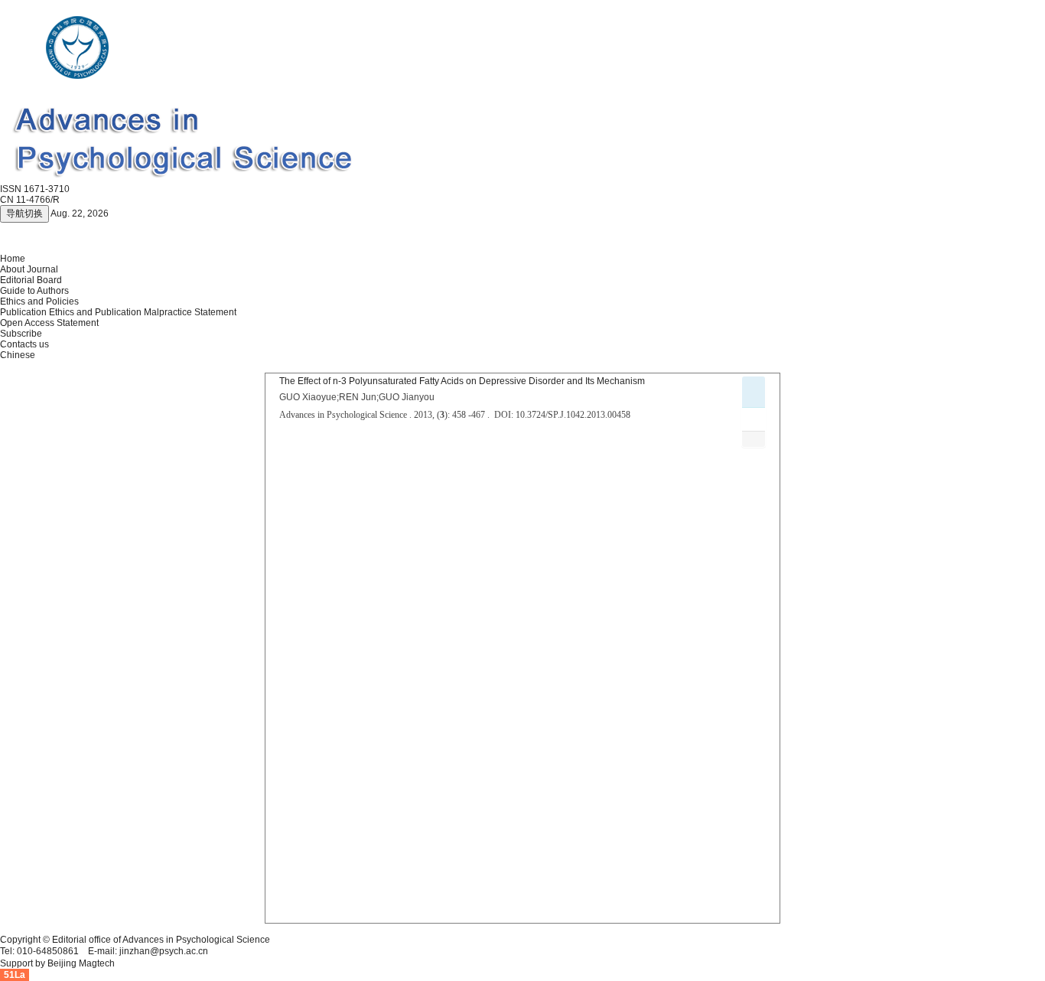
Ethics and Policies (39, 301)
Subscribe (21, 333)
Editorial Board (31, 280)
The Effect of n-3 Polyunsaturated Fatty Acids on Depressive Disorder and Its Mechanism (462, 381)
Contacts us (24, 344)
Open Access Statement (49, 323)
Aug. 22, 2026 (79, 213)
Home (12, 258)
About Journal (29, 269)
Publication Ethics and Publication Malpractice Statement (118, 312)
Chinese (17, 355)
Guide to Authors (34, 290)
